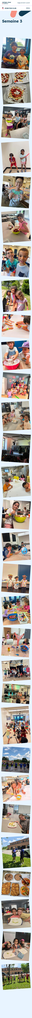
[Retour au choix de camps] (6, 2)
